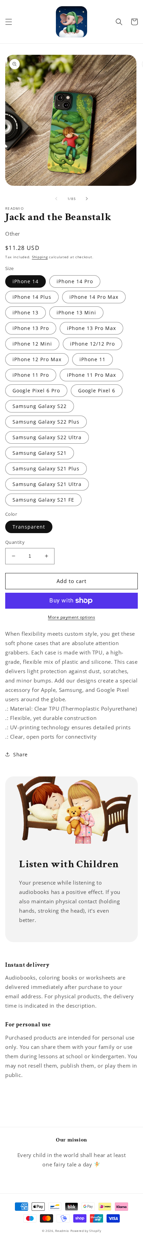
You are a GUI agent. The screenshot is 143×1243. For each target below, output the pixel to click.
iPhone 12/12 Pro (92, 343)
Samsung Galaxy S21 (39, 453)
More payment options (71, 617)
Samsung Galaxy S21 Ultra (47, 484)
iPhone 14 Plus (31, 297)
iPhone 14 (25, 281)
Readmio (62, 1231)
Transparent (28, 526)
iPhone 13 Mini (76, 312)
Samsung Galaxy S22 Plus (45, 421)
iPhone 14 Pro (75, 281)
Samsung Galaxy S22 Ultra (47, 437)
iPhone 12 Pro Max (36, 359)
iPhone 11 (92, 359)
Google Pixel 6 (96, 390)
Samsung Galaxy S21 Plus (45, 468)
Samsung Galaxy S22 (39, 406)
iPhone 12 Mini (32, 343)
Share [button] (20, 754)
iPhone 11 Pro (30, 375)
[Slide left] (56, 198)
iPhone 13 (25, 312)
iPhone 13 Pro (30, 328)
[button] (8, 21)
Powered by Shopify (85, 1231)
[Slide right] (86, 198)
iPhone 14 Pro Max (93, 297)
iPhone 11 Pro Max (91, 375)
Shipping (40, 256)
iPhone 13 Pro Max (91, 328)
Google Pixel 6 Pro (36, 390)
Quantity (15, 542)
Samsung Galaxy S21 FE (43, 499)
